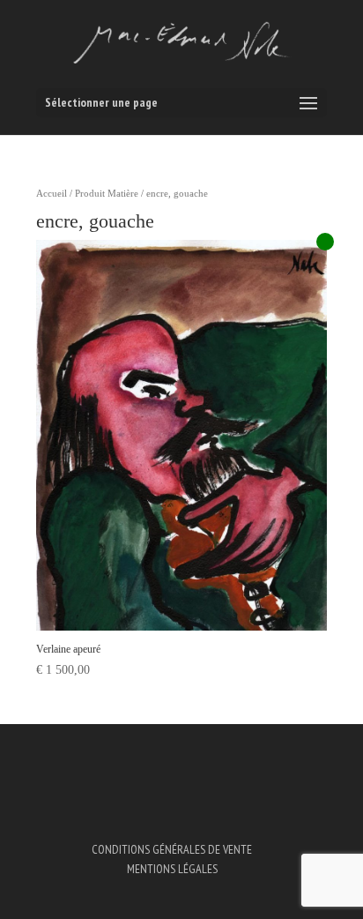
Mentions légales (172, 869)
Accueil (51, 193)
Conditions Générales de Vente (172, 849)
